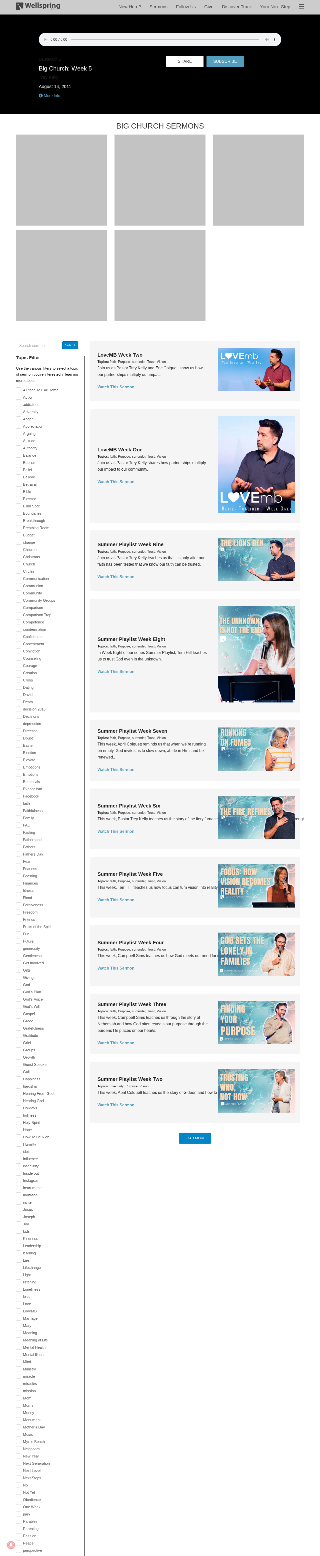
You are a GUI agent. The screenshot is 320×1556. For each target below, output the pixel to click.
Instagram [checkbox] (31, 1180)
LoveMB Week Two (120, 355)
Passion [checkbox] (29, 1536)
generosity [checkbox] (31, 948)
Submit (70, 345)
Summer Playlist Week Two (130, 1079)
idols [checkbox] (26, 1151)
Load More (195, 1138)
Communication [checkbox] (36, 578)
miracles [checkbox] (30, 1383)
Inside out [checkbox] (31, 1173)
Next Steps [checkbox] (32, 1478)
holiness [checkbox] (29, 1115)
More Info (51, 96)
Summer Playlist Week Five (130, 874)
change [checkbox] (29, 542)
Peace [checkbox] (28, 1543)
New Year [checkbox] (31, 1456)
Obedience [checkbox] (32, 1499)
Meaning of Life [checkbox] (35, 1340)
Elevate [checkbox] (29, 760)
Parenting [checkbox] (30, 1528)
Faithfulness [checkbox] (33, 811)
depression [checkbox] (32, 723)
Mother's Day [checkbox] (34, 1427)
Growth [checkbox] (29, 1057)
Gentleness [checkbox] (32, 956)
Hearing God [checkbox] (33, 1101)
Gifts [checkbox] (27, 970)
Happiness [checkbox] (31, 1079)
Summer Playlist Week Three (132, 1004)
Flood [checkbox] (27, 898)
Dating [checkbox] (28, 687)
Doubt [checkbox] (28, 738)
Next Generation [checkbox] (36, 1463)
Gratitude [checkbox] (30, 1035)
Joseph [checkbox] (29, 1217)
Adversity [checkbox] (30, 412)
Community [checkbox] (32, 593)
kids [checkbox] (26, 1231)
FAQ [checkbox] (26, 825)
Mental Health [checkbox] (34, 1347)
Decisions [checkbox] (31, 716)
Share (185, 61)
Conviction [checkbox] (31, 651)
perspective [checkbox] (32, 1550)
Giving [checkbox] (28, 977)
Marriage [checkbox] (30, 1318)
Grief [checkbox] (27, 1043)
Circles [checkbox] (28, 571)
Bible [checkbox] (27, 491)
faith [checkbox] (26, 803)
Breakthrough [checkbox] (34, 520)
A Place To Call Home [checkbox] (40, 390)
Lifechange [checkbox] (32, 1267)
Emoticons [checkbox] (31, 767)
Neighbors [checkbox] (31, 1449)
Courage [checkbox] (30, 665)
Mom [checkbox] (27, 1398)
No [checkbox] (25, 1485)
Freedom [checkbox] (30, 912)
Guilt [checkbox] (26, 1072)
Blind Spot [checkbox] (31, 506)
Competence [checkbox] (33, 622)
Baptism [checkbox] (29, 462)
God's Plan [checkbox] (32, 992)
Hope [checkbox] (27, 1130)
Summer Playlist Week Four (131, 942)
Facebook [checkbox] (31, 796)
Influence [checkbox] (30, 1159)
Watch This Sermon (116, 387)
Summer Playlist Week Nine (131, 544)
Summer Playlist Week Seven (132, 731)
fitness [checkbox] (28, 890)
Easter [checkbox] (28, 745)
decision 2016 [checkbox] (34, 709)
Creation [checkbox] (30, 673)
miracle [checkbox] (29, 1376)
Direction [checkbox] (30, 731)
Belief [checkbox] (27, 470)
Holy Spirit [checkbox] (31, 1122)
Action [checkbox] (28, 397)
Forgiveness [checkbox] (33, 905)
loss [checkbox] (26, 1296)
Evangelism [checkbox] (32, 789)
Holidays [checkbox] (30, 1108)
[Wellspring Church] (38, 7)
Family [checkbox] (28, 818)
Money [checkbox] (28, 1412)
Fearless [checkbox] (30, 869)
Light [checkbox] (27, 1275)
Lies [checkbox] (26, 1260)
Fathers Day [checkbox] (33, 854)
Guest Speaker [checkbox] (35, 1064)
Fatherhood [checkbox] (32, 840)
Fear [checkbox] (26, 861)
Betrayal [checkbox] (29, 484)
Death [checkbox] (28, 702)
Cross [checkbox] (28, 680)
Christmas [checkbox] (31, 557)
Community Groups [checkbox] (39, 600)
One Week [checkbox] (31, 1507)
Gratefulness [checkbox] (33, 1028)
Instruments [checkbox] (32, 1188)
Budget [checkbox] (28, 535)
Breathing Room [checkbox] (36, 528)
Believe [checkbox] (29, 477)
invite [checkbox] (27, 1202)
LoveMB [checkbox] (30, 1311)
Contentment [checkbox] (33, 644)
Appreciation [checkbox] (33, 426)
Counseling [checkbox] (32, 658)
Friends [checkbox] (29, 919)
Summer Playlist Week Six (129, 806)
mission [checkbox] (29, 1391)
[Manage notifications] (11, 1545)
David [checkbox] (27, 694)
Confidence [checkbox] (32, 636)
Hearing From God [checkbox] (38, 1093)
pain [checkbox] (26, 1514)
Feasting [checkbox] (30, 876)
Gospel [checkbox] (29, 1014)
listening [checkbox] (29, 1282)
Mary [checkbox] (27, 1325)
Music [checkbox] (28, 1434)
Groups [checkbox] (29, 1050)
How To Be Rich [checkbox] (36, 1137)
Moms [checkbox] (28, 1405)
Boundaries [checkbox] (32, 513)
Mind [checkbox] (27, 1362)
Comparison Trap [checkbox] (37, 615)
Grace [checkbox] (28, 1021)
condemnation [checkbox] (34, 629)
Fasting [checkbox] (29, 832)
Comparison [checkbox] (33, 607)
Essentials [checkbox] (31, 782)
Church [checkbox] (29, 564)
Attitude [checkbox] (29, 441)
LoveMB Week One (120, 449)
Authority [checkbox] (30, 448)
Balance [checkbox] (29, 455)
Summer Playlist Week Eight (131, 639)
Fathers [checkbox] (29, 847)
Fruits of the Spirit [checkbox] (37, 927)
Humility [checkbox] (29, 1144)
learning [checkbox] (29, 1253)
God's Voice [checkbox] (33, 999)
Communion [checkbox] (33, 586)
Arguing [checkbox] (29, 433)
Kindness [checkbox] (30, 1238)
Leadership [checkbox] (32, 1246)
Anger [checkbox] (28, 419)
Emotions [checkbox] (30, 774)
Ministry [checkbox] (29, 1369)
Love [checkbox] (27, 1304)
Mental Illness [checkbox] (34, 1354)
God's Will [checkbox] (31, 1006)
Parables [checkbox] (30, 1521)
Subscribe (225, 61)
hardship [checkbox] (30, 1086)
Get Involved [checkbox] (33, 963)
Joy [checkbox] (26, 1224)
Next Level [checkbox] (31, 1470)
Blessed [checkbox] (29, 499)
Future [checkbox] (28, 941)
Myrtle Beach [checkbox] (34, 1441)
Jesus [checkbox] (28, 1209)
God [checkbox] (26, 985)
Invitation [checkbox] (30, 1195)
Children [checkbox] (29, 549)
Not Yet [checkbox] (29, 1492)
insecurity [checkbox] (31, 1166)
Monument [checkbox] (31, 1420)
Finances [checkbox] (30, 883)
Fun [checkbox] (26, 934)
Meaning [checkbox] (30, 1333)
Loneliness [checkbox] (31, 1289)
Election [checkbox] (29, 752)
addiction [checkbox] (30, 404)
